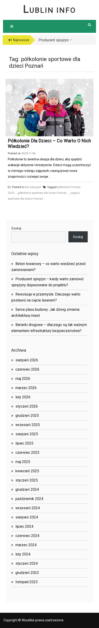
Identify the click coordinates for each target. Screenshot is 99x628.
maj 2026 (22, 378)
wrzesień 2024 (27, 508)
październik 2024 (29, 499)
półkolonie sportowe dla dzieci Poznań (42, 193)
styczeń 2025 (26, 480)
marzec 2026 (26, 388)
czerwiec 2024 (27, 535)
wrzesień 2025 (27, 425)
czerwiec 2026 (27, 369)
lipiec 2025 (24, 443)
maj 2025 (22, 462)
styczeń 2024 (26, 563)
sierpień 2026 (26, 360)
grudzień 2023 (27, 572)
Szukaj (16, 228)
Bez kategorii (33, 187)
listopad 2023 (26, 582)
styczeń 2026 (26, 406)
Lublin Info (49, 10)
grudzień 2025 (27, 415)
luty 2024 (22, 554)
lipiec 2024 (24, 526)
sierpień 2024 (26, 517)
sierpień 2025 (26, 434)
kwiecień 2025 (27, 471)
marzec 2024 (26, 545)
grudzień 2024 (27, 489)
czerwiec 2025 (27, 452)
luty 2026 (22, 397)
